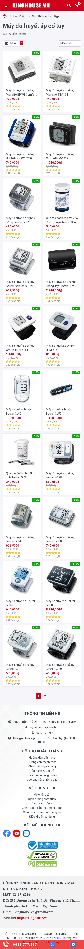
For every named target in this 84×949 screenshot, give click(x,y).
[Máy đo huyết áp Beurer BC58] (62, 580)
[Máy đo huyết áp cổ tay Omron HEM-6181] (22, 325)
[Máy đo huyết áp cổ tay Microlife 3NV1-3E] (62, 70)
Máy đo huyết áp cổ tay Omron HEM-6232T (60, 156)
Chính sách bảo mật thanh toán (42, 808)
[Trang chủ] (5, 16)
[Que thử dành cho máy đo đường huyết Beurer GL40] (62, 197)
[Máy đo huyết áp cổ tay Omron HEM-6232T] (62, 133)
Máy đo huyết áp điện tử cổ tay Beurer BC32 (20, 220)
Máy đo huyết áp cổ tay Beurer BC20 (20, 539)
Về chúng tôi (42, 794)
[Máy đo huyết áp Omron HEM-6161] (62, 325)
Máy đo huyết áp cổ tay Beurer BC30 (60, 666)
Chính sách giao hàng (42, 766)
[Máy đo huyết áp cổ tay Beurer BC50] (62, 516)
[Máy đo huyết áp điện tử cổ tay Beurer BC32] (22, 197)
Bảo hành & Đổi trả (42, 771)
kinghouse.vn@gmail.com (45, 727)
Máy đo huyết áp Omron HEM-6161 (60, 347)
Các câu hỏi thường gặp (42, 779)
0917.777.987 (44, 732)
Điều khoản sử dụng (42, 816)
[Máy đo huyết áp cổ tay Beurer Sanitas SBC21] (22, 261)
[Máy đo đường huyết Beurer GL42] (22, 389)
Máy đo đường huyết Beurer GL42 (18, 411)
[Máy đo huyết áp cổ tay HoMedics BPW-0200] (22, 133)
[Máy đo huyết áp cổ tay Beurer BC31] (22, 644)
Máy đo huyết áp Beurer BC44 (20, 603)
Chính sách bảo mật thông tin (42, 812)
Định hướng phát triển (42, 799)
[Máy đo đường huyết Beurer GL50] (62, 389)
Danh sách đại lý (42, 803)
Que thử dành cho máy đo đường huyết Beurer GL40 (62, 220)
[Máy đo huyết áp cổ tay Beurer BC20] (22, 516)
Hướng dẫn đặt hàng (42, 757)
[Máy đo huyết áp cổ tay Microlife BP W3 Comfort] (22, 70)
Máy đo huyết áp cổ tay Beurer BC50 (60, 539)
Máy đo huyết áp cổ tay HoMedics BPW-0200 (20, 156)
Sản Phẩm (19, 16)
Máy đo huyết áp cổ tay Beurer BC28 (60, 475)
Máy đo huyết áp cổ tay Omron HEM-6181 (20, 347)
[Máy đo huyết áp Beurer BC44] (22, 580)
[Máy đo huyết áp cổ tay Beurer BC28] (62, 452)
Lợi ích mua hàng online (42, 775)
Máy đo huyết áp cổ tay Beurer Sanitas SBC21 (20, 284)
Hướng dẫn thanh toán (42, 762)
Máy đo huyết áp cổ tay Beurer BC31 (20, 666)
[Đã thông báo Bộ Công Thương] (42, 845)
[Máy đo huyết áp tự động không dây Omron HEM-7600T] (62, 261)
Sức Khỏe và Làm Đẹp (45, 16)
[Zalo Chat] (52, 944)
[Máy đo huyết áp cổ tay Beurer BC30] (62, 644)
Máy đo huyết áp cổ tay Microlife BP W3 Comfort (21, 92)
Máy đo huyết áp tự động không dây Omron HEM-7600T (61, 284)
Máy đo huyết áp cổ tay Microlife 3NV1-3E (60, 92)
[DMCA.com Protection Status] (42, 863)
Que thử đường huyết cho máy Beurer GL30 (21, 475)
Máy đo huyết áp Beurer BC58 (60, 603)
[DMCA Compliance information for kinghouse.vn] (42, 855)
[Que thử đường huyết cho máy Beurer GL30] (22, 452)
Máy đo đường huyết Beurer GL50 (58, 411)
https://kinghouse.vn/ (33, 918)
